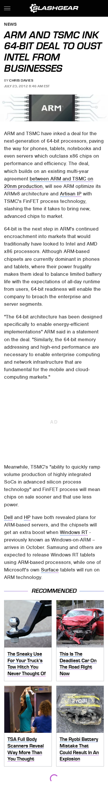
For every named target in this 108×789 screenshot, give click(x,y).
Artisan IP (71, 193)
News (10, 25)
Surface (50, 570)
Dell (8, 517)
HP (27, 517)
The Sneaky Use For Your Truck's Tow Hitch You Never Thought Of (26, 663)
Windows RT (74, 532)
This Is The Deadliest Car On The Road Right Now (78, 663)
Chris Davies (21, 80)
